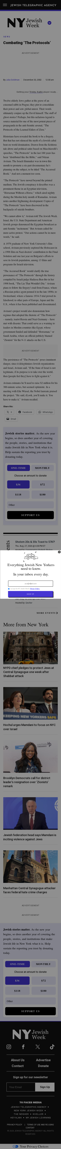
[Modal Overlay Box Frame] (30, 574)
